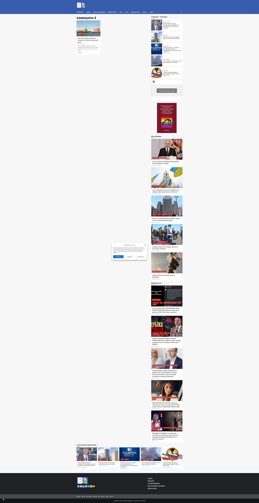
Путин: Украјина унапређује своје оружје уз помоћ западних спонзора (165, 162)
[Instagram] (83, 486)
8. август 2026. (155, 378)
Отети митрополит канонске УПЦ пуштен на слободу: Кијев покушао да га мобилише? (165, 191)
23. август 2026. (81, 467)
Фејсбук (78, 496)
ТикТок (111, 496)
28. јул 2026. (155, 408)
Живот (144, 12)
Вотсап (102, 496)
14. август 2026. (156, 279)
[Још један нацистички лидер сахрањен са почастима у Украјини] (167, 234)
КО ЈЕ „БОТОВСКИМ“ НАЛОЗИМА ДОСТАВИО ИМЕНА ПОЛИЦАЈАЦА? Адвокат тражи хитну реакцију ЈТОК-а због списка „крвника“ (165, 310)
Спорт (151, 12)
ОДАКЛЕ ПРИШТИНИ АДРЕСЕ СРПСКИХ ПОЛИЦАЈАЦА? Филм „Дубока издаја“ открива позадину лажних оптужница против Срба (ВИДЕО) (166, 341)
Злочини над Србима (99, 12)
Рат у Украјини (159, 157)
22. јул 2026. (155, 441)
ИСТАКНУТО (80, 12)
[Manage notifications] (3, 499)
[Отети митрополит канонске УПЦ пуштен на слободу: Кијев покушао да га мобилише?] (167, 177)
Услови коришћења (154, 483)
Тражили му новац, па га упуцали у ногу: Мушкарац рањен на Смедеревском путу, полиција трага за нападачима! (172, 50)
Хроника (167, 46)
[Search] (181, 12)
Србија (88, 12)
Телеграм (95, 496)
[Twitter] (81, 486)
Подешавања (141, 256)
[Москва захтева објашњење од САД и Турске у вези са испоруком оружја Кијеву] (167, 206)
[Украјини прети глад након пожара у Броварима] (167, 262)
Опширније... (80, 52)
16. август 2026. (156, 193)
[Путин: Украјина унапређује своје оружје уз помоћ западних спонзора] (167, 149)
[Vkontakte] (88, 486)
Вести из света (152, 488)
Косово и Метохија (156, 334)
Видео (161, 302)
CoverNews (136, 500)
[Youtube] (94, 486)
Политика (176, 397)
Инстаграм (88, 496)
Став (126, 12)
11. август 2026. (156, 314)
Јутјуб (106, 496)
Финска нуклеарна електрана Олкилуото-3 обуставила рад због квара (88, 40)
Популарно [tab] (163, 17)
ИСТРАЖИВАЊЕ (176, 333)
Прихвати (118, 256)
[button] (145, 245)
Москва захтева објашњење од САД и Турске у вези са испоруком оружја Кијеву (166, 219)
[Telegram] (86, 486)
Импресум (151, 481)
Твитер (83, 496)
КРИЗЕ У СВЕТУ (112, 12)
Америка (154, 214)
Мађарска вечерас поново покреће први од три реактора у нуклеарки (171, 37)
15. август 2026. (156, 250)
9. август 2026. (155, 346)
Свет (121, 12)
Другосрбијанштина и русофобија (170, 302)
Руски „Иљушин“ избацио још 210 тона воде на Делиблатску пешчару (172, 61)
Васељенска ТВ (155, 302)
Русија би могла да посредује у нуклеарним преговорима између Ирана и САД (171, 74)
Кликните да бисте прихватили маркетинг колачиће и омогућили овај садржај (167, 90)
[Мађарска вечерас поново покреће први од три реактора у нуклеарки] (156, 36)
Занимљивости (135, 12)
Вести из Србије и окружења (156, 486)
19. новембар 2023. (82, 44)
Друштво (165, 22)
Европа (79, 34)
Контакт (150, 478)
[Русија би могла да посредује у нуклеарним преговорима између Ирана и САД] (156, 72)
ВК (99, 496)
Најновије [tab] (155, 17)
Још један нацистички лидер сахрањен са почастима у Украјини (165, 248)
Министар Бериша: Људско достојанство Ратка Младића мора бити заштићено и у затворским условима (171, 26)
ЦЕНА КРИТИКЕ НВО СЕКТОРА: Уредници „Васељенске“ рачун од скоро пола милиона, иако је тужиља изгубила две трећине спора (166, 405)
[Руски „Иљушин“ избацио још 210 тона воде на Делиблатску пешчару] (156, 60)
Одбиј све (129, 256)
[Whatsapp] (91, 486)
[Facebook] (78, 486)
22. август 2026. (156, 165)
